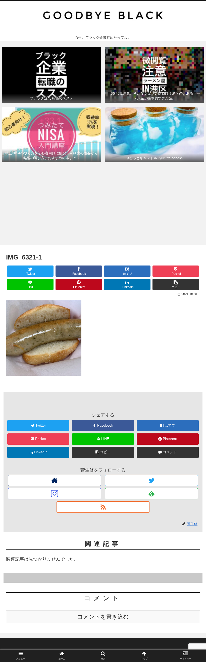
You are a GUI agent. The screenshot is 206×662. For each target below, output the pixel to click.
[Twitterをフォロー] (151, 480)
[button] (190, 498)
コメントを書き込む (103, 617)
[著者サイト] (54, 480)
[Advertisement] (103, 205)
